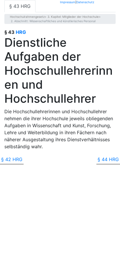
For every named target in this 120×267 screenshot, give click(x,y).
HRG (21, 32)
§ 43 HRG (20, 6)
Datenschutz (85, 2)
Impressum (67, 2)
